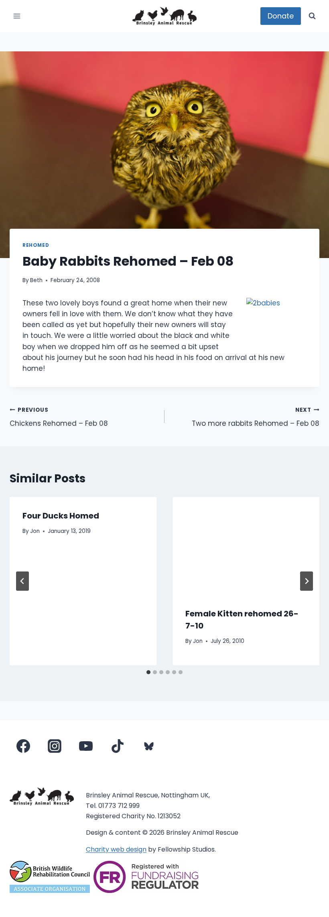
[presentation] (246, 546)
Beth (36, 280)
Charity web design (116, 849)
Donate (281, 16)
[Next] (306, 581)
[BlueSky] (148, 746)
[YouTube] (86, 746)
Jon (35, 531)
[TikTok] (117, 746)
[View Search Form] (312, 16)
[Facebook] (23, 746)
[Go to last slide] (22, 581)
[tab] (148, 672)
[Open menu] (17, 16)
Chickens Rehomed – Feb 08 (59, 417)
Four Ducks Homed (60, 515)
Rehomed (35, 245)
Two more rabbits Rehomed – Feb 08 (255, 417)
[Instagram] (54, 746)
